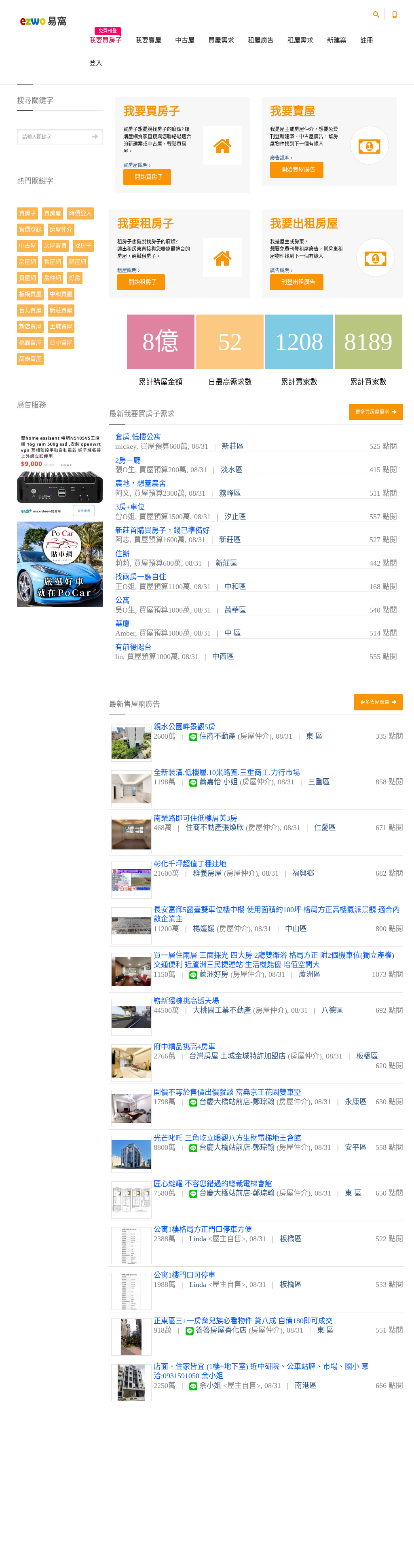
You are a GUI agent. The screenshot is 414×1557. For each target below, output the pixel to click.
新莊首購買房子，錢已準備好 (162, 530)
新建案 (336, 40)
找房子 (83, 246)
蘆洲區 (310, 974)
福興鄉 (303, 873)
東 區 (314, 736)
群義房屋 (207, 873)
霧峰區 (230, 493)
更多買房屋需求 (373, 412)
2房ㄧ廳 (128, 460)
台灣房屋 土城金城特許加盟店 (237, 1056)
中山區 (296, 929)
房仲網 (52, 278)
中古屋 (184, 40)
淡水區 (232, 470)
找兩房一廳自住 (140, 577)
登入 (95, 62)
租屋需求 (300, 40)
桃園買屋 (30, 343)
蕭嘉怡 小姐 (218, 782)
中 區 (232, 633)
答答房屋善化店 (221, 1330)
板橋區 (367, 1056)
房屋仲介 (61, 229)
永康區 (356, 1102)
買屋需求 (221, 40)
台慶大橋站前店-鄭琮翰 (237, 1102)
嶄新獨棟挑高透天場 (186, 1001)
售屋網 (52, 262)
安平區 (356, 1147)
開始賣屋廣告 (296, 170)
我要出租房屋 (304, 224)
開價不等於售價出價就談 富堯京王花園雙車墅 (227, 1092)
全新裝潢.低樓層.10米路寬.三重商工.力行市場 (227, 773)
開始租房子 (141, 282)
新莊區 (233, 446)
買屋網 (27, 278)
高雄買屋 (30, 359)
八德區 (332, 1010)
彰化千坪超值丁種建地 (190, 864)
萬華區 (235, 610)
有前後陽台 (133, 647)
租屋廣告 (261, 40)
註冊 (366, 40)
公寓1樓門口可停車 (184, 1275)
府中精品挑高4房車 (184, 1047)
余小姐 (210, 1386)
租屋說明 (127, 270)
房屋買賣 (55, 246)
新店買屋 (30, 326)
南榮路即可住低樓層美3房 (195, 818)
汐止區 (235, 517)
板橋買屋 (30, 294)
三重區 (319, 782)
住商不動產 (217, 736)
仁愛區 (325, 828)
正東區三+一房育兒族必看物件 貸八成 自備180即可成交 (243, 1321)
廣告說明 (280, 158)
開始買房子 (147, 177)
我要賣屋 (148, 40)
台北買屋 (30, 310)
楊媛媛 (204, 929)
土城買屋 (61, 326)
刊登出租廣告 (296, 282)
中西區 (223, 657)
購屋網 (77, 262)
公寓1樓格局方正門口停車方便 (203, 1229)
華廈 (122, 624)
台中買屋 (61, 343)
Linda (197, 1239)
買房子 (27, 213)
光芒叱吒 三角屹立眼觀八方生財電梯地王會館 (227, 1138)
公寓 (122, 600)
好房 (74, 278)
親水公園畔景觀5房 (184, 727)
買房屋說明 (136, 165)
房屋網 (27, 262)
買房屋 (52, 213)
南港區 (306, 1386)
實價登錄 (30, 229)
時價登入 (80, 213)
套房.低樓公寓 (138, 437)
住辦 (122, 554)
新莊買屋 (61, 310)
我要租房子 (145, 224)
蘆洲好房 (213, 974)
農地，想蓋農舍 (140, 484)
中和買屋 (61, 294)
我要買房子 (105, 38)
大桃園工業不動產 (222, 1010)
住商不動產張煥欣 (215, 828)
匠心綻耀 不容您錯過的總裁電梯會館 (213, 1184)
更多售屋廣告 (375, 702)
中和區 (235, 587)
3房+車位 (130, 507)
